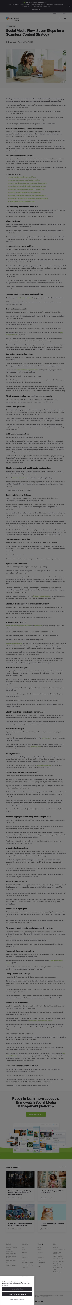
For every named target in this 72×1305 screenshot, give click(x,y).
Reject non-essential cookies (17, 1294)
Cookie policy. (6, 1285)
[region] (17, 1290)
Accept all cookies (17, 1289)
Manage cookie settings (17, 1299)
